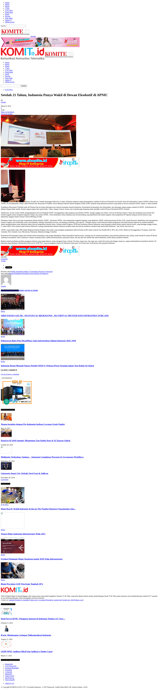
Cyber (7, 8)
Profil (7, 14)
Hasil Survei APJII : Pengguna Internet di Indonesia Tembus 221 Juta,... (33, 619)
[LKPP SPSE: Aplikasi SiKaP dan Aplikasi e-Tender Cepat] (6, 647)
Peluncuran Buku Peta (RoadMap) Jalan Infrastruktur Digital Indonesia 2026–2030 (38, 341)
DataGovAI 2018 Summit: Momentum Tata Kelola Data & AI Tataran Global (35, 440)
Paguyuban (9, 12)
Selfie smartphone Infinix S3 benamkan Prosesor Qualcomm (32, 271)
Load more (4, 479)
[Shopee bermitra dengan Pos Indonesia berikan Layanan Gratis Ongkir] (6, 420)
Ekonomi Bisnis (12, 668)
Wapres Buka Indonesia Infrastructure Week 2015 (23, 534)
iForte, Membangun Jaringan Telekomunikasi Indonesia (26, 635)
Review (7, 16)
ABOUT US (9, 683)
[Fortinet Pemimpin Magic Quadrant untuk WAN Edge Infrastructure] (12, 553)
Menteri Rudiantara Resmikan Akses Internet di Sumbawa (28, 273)
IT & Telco (9, 10)
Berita (7, 5)
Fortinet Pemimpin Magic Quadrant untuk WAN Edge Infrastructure (32, 559)
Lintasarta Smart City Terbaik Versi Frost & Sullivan (24, 473)
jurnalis (3, 102)
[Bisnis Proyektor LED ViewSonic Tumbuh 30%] (12, 578)
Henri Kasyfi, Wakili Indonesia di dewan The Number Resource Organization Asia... (38, 509)
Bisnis (7, 6)
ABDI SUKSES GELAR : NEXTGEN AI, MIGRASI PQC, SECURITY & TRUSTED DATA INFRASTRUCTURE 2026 (55, 315)
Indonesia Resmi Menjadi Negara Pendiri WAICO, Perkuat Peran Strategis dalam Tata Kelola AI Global (47, 366)
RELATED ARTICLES (10, 290)
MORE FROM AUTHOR (28, 290)
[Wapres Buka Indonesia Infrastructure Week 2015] (12, 528)
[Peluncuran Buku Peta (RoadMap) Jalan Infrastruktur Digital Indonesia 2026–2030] (12, 334)
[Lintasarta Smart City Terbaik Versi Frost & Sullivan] (6, 469)
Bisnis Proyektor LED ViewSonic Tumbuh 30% (22, 584)
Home (7, 3)
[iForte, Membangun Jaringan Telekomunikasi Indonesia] (6, 631)
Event (8, 670)
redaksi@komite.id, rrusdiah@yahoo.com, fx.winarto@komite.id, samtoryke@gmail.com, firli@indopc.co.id (46, 600)
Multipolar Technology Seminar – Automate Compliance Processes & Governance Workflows (42, 457)
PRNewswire (9, 22)
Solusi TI (8, 20)
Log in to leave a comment (10, 374)
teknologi (9, 678)
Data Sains (9, 18)
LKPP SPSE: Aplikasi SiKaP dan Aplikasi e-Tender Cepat (26, 651)
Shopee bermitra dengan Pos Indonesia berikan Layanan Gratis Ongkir (33, 424)
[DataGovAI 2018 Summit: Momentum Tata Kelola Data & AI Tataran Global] (6, 436)
